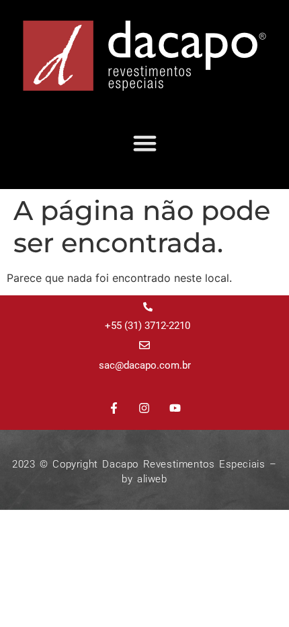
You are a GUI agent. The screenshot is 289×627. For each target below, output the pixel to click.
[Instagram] (144, 408)
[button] (144, 143)
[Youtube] (175, 408)
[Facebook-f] (114, 408)
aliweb (152, 479)
